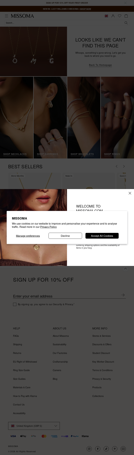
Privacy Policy (48, 227)
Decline (65, 236)
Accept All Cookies (102, 236)
